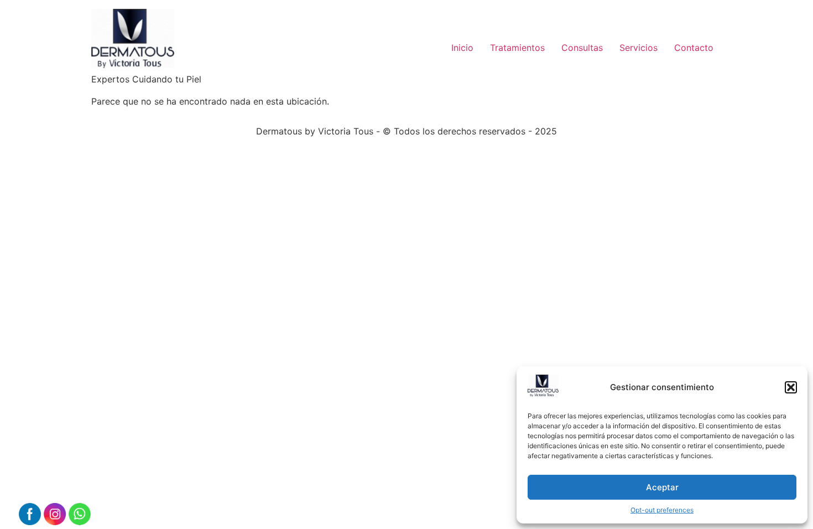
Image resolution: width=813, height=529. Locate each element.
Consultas (582, 47)
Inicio (462, 47)
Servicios (638, 47)
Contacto (693, 47)
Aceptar (662, 487)
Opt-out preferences (662, 510)
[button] (790, 387)
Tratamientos (517, 47)
